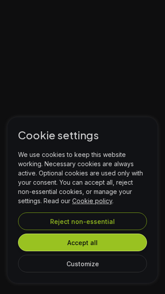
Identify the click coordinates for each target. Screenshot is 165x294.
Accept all (82, 242)
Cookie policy (92, 201)
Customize (82, 264)
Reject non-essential (82, 221)
